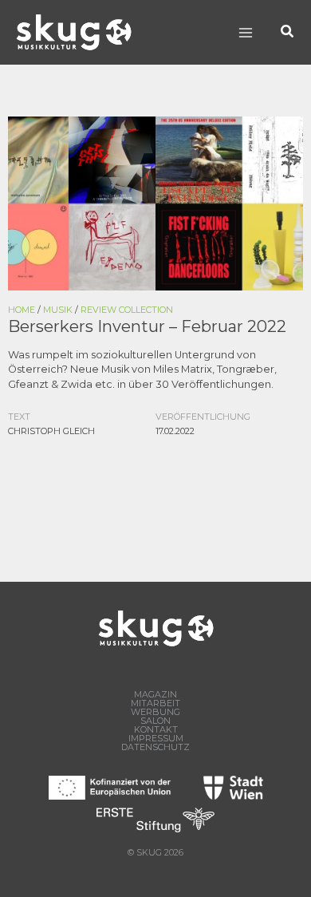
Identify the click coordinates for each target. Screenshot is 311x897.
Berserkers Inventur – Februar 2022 (147, 326)
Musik (58, 309)
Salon (155, 721)
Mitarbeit (155, 703)
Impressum (155, 738)
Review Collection (127, 309)
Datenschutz (155, 747)
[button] (288, 32)
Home (21, 309)
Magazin (155, 694)
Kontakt (156, 729)
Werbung (155, 712)
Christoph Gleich (51, 431)
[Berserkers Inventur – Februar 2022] (155, 202)
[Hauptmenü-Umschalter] (245, 32)
